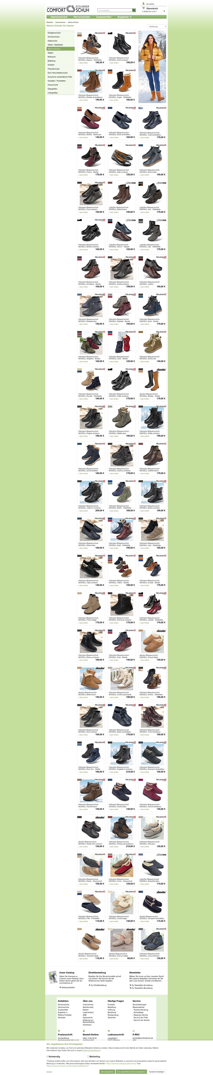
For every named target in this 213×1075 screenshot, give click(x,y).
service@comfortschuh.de (143, 1038)
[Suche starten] (134, 10)
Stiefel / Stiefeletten (55, 44)
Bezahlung (112, 1012)
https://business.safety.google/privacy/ (121, 1063)
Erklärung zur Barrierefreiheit (88, 1021)
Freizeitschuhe (53, 68)
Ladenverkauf (88, 1012)
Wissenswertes (138, 1007)
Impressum (87, 1025)
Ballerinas (52, 60)
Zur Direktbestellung (98, 985)
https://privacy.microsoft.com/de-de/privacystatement (67, 1066)
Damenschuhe (63, 1005)
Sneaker (51, 64)
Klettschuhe (52, 40)
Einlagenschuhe (54, 32)
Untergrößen (53, 92)
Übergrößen (52, 88)
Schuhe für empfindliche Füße (60, 76)
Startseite (61, 1017)
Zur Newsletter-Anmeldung (141, 985)
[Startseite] (70, 7)
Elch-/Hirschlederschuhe (58, 72)
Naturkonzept (88, 1007)
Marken (86, 1010)
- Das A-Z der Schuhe (141, 1020)
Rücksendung (113, 1015)
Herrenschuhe (63, 1007)
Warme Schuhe (54, 48)
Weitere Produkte (64, 1015)
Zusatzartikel (63, 1010)
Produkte (111, 1005)
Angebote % (62, 1012)
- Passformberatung (140, 1010)
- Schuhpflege (138, 1012)
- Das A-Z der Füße (140, 1017)
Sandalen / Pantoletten (57, 80)
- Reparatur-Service (140, 1015)
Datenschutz (88, 1017)
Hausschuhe (53, 84)
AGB (84, 1015)
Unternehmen (88, 1005)
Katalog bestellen (68, 987)
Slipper (50, 52)
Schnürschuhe (53, 36)
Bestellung (112, 1007)
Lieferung (111, 1010)
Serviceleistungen (139, 1005)
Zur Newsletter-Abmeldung (141, 988)
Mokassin (52, 56)
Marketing (94, 1056)
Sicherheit (111, 1017)
